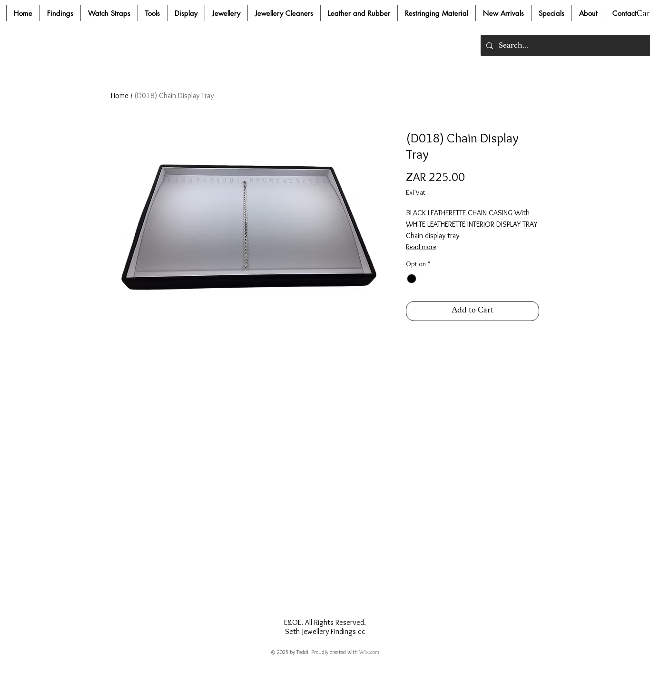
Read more (421, 246)
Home (119, 95)
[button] (59, 13)
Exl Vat (415, 192)
